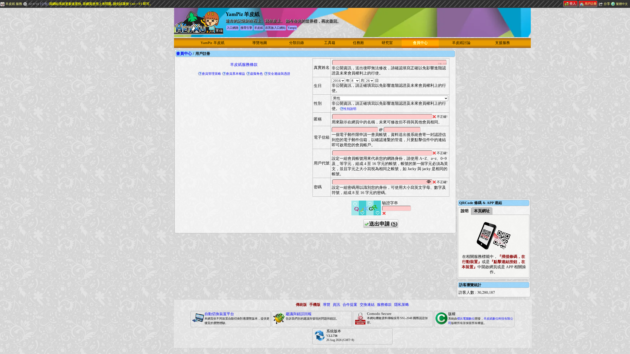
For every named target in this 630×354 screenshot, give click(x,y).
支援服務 (502, 43)
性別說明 (350, 109)
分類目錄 (296, 43)
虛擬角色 (256, 73)
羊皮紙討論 (461, 43)
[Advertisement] (37, 82)
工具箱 (329, 43)
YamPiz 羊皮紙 (212, 43)
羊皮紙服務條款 (244, 64)
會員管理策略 (211, 73)
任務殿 (358, 43)
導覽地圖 (259, 43)
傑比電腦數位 (466, 318)
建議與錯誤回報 (299, 314)
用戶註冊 (591, 3)
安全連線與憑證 (279, 73)
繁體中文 (622, 4)
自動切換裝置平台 (219, 314)
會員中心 (420, 43)
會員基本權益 (235, 73)
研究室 (387, 43)
